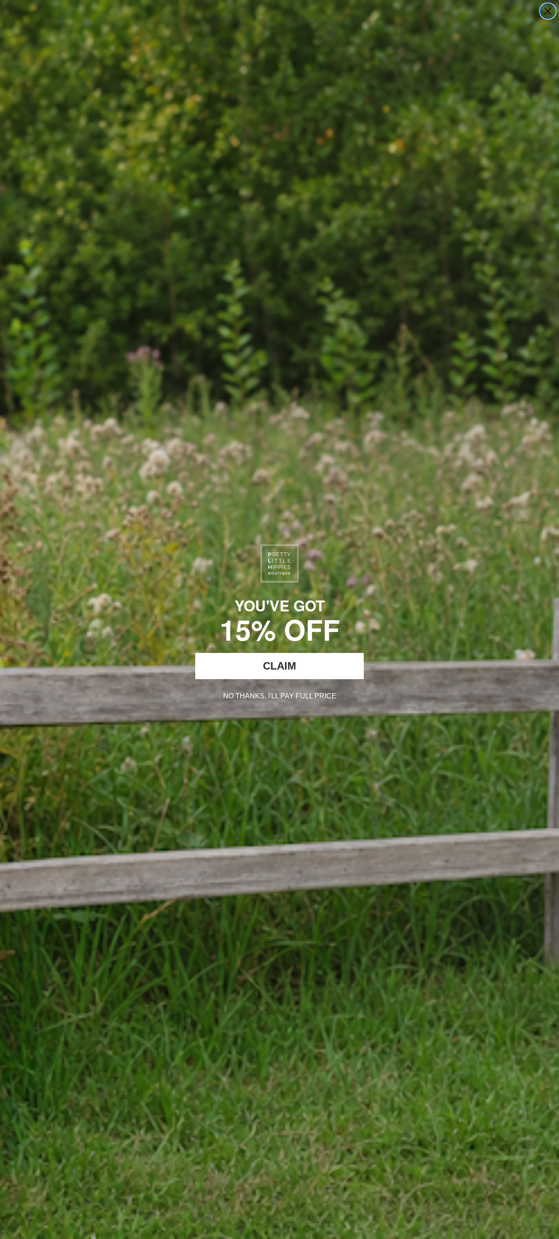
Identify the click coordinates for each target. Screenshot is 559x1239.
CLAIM (279, 666)
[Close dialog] (548, 11)
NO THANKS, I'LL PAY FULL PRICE (279, 695)
